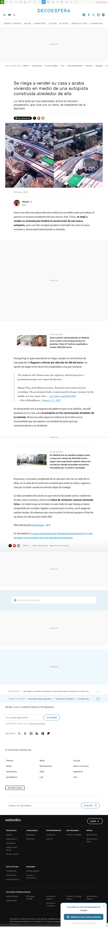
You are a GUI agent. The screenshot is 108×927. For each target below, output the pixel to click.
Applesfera (11, 843)
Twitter (93, 15)
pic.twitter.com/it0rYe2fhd (62, 396)
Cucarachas (36, 66)
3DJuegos (30, 834)
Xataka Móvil (11, 839)
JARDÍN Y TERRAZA (12, 23)
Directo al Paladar (74, 834)
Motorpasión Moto (92, 840)
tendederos (11, 777)
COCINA (53, 23)
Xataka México (12, 896)
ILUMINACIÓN (96, 23)
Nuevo (9, 15)
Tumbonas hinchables (65, 699)
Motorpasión (92, 834)
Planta (25, 66)
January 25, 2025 (51, 400)
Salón (9, 766)
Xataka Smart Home (11, 848)
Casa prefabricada (75, 66)
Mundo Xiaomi (12, 854)
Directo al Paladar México (74, 897)
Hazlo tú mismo (81, 766)
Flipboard (38, 118)
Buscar (14, 15)
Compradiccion (12, 879)
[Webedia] (13, 819)
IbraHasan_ (39, 525)
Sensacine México (50, 897)
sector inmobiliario (61, 545)
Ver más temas (15, 788)
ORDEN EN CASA (79, 23)
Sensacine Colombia (50, 904)
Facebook (88, 15)
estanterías (11, 771)
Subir (93, 821)
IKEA (42, 771)
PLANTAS (63, 23)
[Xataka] (2, 2)
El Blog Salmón (32, 871)
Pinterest (83, 15)
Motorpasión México (92, 897)
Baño (42, 760)
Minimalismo (46, 766)
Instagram (98, 15)
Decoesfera (11, 875)
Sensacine (50, 834)
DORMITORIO (39, 23)
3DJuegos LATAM (30, 897)
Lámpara (99, 66)
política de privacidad (37, 724)
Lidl (62, 66)
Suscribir (51, 717)
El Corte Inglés (51, 66)
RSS (37, 733)
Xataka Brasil (11, 900)
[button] (27, 201)
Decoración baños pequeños (40, 699)
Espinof (49, 839)
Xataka (9, 834)
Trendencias (11, 871)
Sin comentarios (24, 118)
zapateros (78, 771)
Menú (4, 15)
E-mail (43, 118)
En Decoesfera (56, 334)
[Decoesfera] (54, 10)
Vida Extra (30, 839)
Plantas (89, 66)
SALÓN (27, 23)
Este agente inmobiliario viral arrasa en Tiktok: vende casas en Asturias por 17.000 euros (56, 691)
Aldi (75, 777)
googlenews (103, 15)
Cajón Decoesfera (40, 545)
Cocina (76, 760)
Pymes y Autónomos (31, 876)
